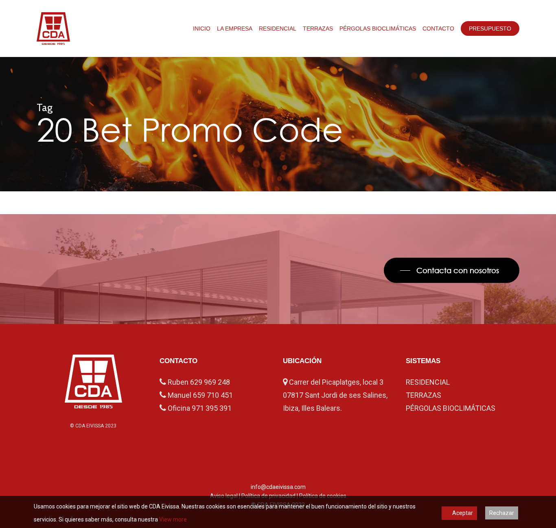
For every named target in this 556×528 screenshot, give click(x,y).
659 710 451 (213, 395)
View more (173, 519)
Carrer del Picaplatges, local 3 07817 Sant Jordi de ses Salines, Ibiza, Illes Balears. (335, 395)
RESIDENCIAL (428, 382)
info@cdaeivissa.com (278, 487)
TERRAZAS (423, 395)
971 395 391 (212, 408)
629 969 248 (210, 382)
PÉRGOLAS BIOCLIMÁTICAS (450, 408)
